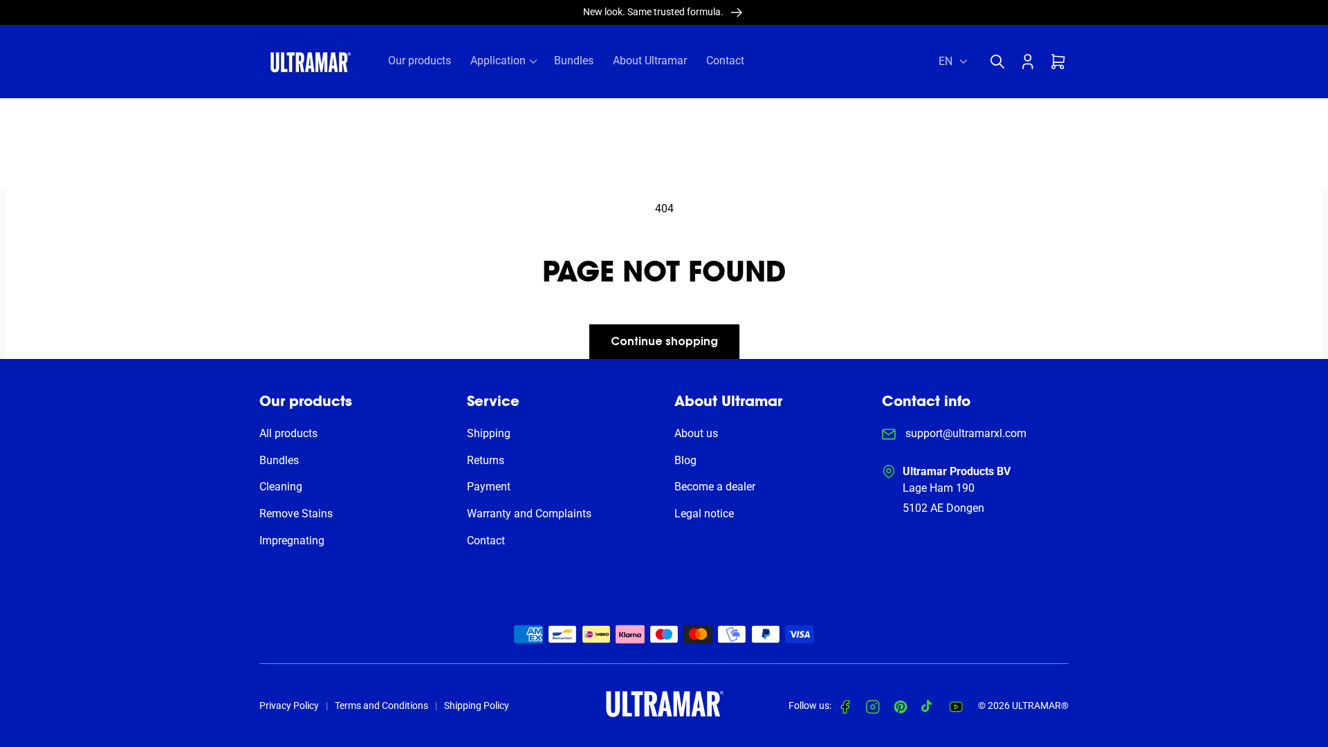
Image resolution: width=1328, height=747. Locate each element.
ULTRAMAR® (1040, 705)
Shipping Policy (476, 705)
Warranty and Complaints (529, 513)
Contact (486, 540)
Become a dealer (714, 486)
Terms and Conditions (381, 705)
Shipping (488, 433)
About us (696, 433)
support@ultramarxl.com (964, 433)
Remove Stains (296, 513)
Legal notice (704, 513)
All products (288, 433)
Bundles (279, 460)
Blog (685, 460)
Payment (488, 486)
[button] (1001, 61)
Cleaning (280, 486)
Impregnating (291, 540)
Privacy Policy (289, 705)
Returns (485, 460)
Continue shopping (664, 342)
